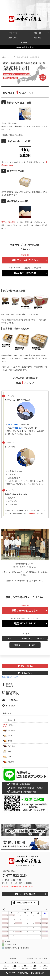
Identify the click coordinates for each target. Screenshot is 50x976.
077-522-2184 (17, 875)
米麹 (9, 751)
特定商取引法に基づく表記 (37, 959)
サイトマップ (37, 962)
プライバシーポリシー (12, 962)
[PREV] (4, 909)
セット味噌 (11, 730)
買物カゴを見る (27, 666)
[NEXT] (45, 909)
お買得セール (12, 725)
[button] (32, 645)
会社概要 (13, 959)
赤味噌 (10, 741)
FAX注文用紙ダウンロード (27, 903)
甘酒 (9, 757)
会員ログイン (27, 673)
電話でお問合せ (12, 693)
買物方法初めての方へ (10, 685)
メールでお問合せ (12, 700)
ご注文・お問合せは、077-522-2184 (26, 973)
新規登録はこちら (9, 677)
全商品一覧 (11, 720)
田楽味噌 (11, 762)
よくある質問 (10, 706)
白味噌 (10, 736)
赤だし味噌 (11, 746)
